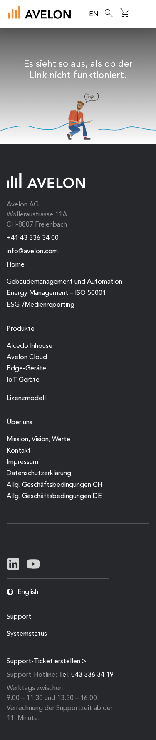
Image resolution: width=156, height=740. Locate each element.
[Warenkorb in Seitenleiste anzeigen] (124, 13)
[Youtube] (33, 564)
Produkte (21, 329)
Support (19, 617)
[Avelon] (39, 12)
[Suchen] (108, 13)
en (93, 14)
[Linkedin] (13, 564)
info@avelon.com (32, 251)
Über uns (19, 422)
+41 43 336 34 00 (33, 238)
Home (16, 265)
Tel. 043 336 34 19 (86, 675)
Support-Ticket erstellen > (47, 661)
